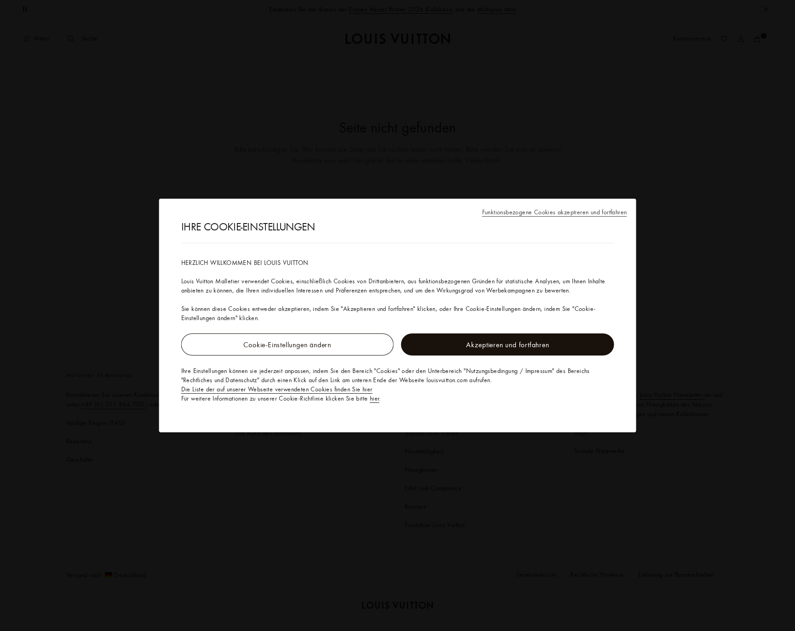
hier (375, 398)
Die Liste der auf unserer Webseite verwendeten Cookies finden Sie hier (277, 389)
